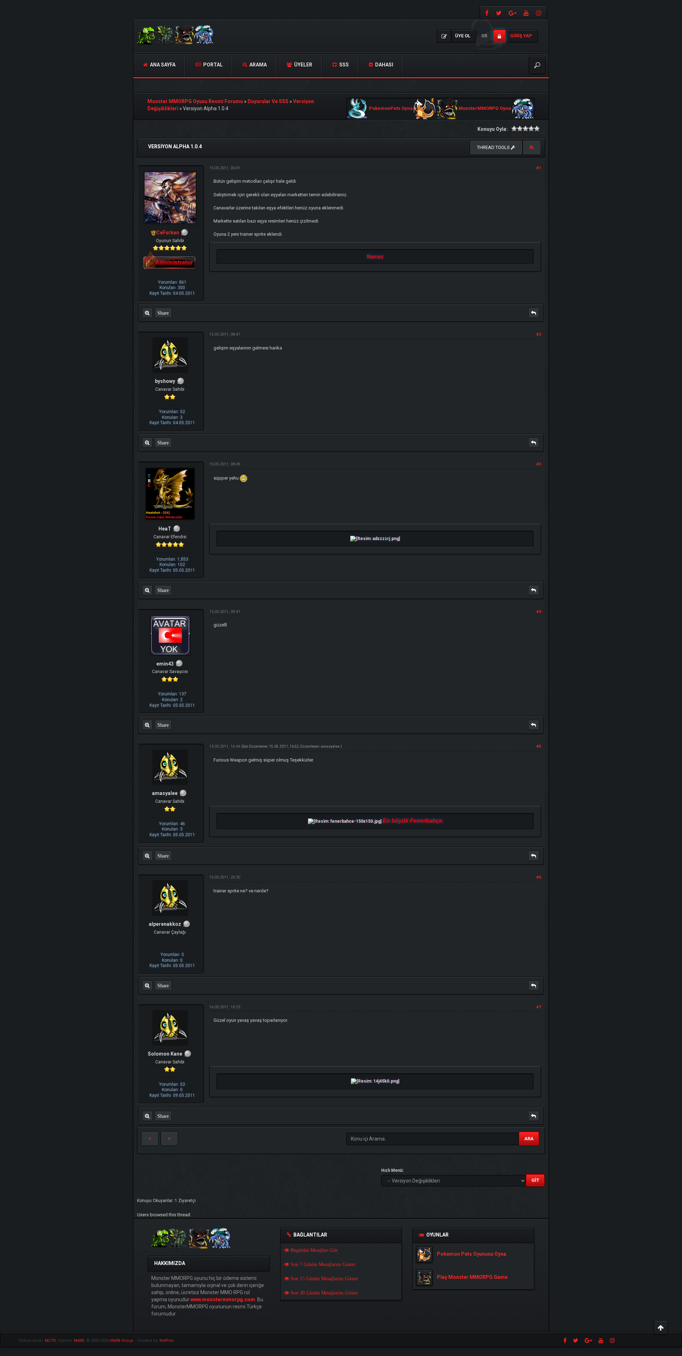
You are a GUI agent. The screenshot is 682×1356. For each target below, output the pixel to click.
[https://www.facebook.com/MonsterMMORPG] (486, 12)
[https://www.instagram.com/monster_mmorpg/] (539, 12)
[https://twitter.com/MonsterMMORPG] (498, 12)
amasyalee (330, 746)
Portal (212, 65)
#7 (538, 1007)
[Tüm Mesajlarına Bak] (147, 313)
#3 (538, 464)
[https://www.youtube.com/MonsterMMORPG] (526, 12)
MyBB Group (121, 1340)
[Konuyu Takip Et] (532, 147)
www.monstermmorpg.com (222, 1299)
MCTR (50, 1340)
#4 (538, 611)
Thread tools (494, 147)
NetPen (166, 1340)
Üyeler (302, 65)
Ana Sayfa (162, 65)
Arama (257, 65)
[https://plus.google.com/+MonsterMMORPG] (512, 12)
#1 (538, 168)
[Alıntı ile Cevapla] (533, 313)
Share (163, 312)
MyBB (79, 1340)
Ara (529, 1138)
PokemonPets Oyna (391, 108)
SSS (343, 65)
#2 (538, 334)
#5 (538, 746)
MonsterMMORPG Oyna (485, 108)
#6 (538, 877)
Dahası (383, 65)
